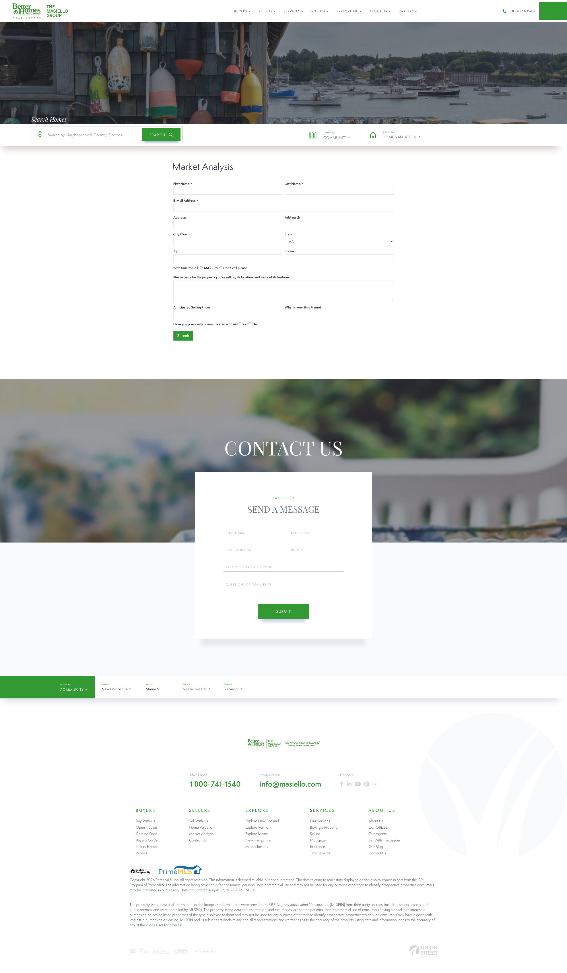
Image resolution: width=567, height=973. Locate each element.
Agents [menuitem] (318, 11)
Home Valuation (400, 137)
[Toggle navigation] (553, 11)
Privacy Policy (205, 951)
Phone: (290, 251)
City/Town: (181, 234)
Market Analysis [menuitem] (201, 833)
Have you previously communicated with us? (205, 324)
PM (216, 268)
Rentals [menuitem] (141, 853)
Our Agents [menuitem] (378, 833)
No (254, 324)
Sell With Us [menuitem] (198, 820)
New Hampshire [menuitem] (258, 840)
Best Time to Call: (186, 268)
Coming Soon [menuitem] (146, 833)
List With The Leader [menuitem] (384, 840)
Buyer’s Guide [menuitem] (147, 840)
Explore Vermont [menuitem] (258, 827)
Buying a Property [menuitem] (324, 827)
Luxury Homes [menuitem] (147, 846)
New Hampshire (114, 689)
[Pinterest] (366, 784)
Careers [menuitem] (406, 11)
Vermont (231, 689)
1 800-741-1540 (521, 11)
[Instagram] (375, 784)
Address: (179, 217)
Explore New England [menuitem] (262, 820)
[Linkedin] (349, 784)
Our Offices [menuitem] (378, 827)
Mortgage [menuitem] (318, 840)
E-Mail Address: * (185, 200)
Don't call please (235, 268)
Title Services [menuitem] (320, 853)
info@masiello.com (290, 784)
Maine (151, 689)
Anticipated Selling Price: (191, 307)
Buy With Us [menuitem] (145, 820)
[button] (161, 134)
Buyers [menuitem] (240, 11)
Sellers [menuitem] (265, 11)
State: (289, 234)
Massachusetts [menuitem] (256, 846)
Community (335, 137)
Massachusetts (195, 689)
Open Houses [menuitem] (146, 827)
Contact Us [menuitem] (198, 840)
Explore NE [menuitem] (347, 11)
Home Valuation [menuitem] (201, 827)
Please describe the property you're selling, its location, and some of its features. (231, 277)
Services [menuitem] (292, 11)
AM (206, 268)
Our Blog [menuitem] (376, 846)
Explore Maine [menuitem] (256, 833)
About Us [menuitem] (378, 11)
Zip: (176, 251)
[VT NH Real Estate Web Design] (423, 951)
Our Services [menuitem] (320, 820)
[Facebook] (342, 784)
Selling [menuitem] (315, 833)
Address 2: (292, 217)
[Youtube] (358, 784)
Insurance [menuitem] (317, 846)
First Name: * (182, 184)
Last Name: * (294, 184)
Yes (245, 324)
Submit (283, 611)
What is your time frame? (303, 307)
